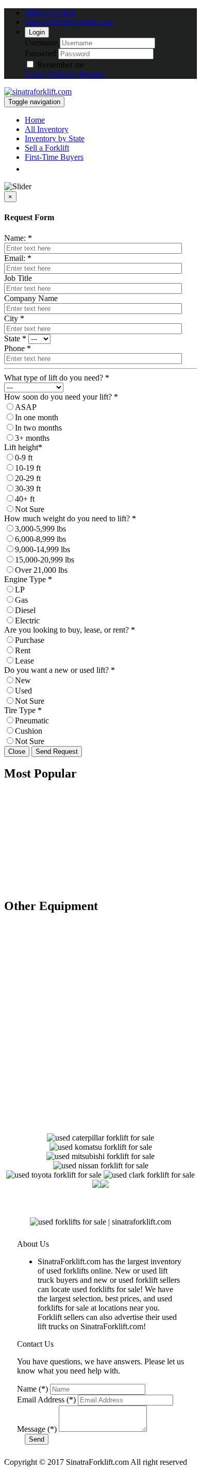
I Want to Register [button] (75, 74)
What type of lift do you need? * (56, 377)
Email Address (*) (46, 1399)
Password (40, 53)
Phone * (17, 348)
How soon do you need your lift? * (61, 396)
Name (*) (32, 1388)
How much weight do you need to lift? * (70, 518)
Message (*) (37, 1429)
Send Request (57, 751)
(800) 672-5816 (50, 12)
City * (14, 318)
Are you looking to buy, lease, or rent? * (69, 629)
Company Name (31, 298)
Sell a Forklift (47, 147)
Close (16, 751)
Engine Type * (28, 579)
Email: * (17, 258)
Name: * (18, 238)
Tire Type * (23, 710)
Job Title (18, 278)
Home (35, 119)
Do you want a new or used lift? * (59, 670)
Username (41, 42)
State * (15, 338)
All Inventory (47, 129)
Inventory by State (55, 138)
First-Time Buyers (54, 157)
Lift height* (23, 447)
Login (37, 32)
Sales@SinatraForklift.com (68, 22)
